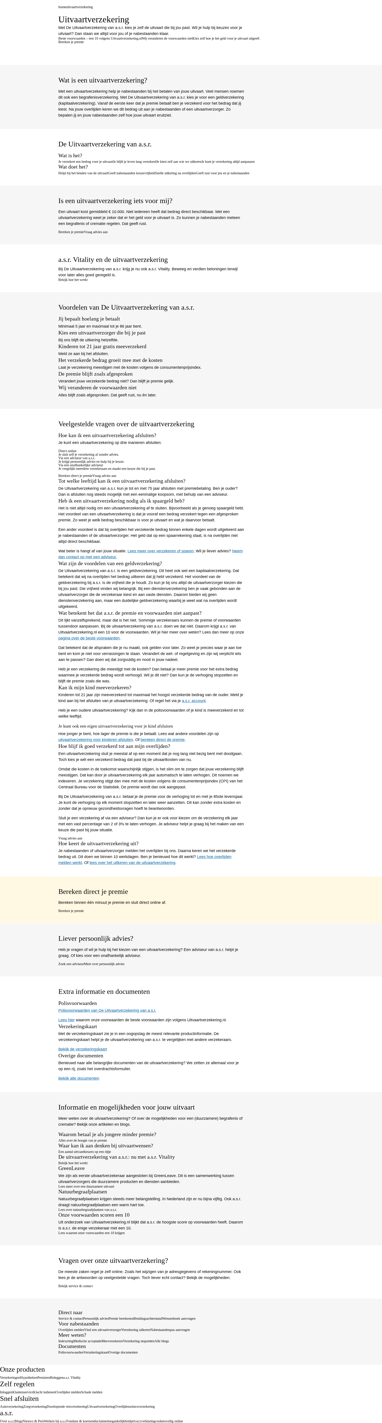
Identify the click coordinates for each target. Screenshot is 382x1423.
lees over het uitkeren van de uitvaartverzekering (132, 862)
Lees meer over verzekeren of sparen (161, 551)
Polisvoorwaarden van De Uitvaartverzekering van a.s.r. (107, 1010)
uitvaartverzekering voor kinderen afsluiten (95, 739)
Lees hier (66, 1020)
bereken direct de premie (163, 739)
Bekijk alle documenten (78, 1078)
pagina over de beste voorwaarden (89, 638)
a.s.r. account (194, 701)
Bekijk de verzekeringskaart (82, 1049)
